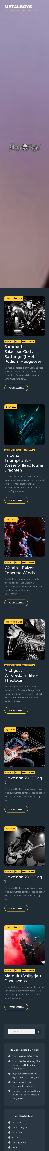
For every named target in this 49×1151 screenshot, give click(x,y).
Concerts (26, 10)
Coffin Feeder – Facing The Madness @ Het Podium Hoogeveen (26, 1065)
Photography (11, 10)
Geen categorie (20, 1127)
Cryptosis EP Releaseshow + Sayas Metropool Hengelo (26, 1075)
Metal (36, 10)
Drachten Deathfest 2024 (25, 1056)
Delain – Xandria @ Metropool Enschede (23, 1084)
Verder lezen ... (16, 388)
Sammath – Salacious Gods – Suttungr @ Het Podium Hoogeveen (26, 1095)
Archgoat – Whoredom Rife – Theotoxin (21, 675)
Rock (14, 1147)
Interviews (17, 1132)
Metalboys (18, 6)
